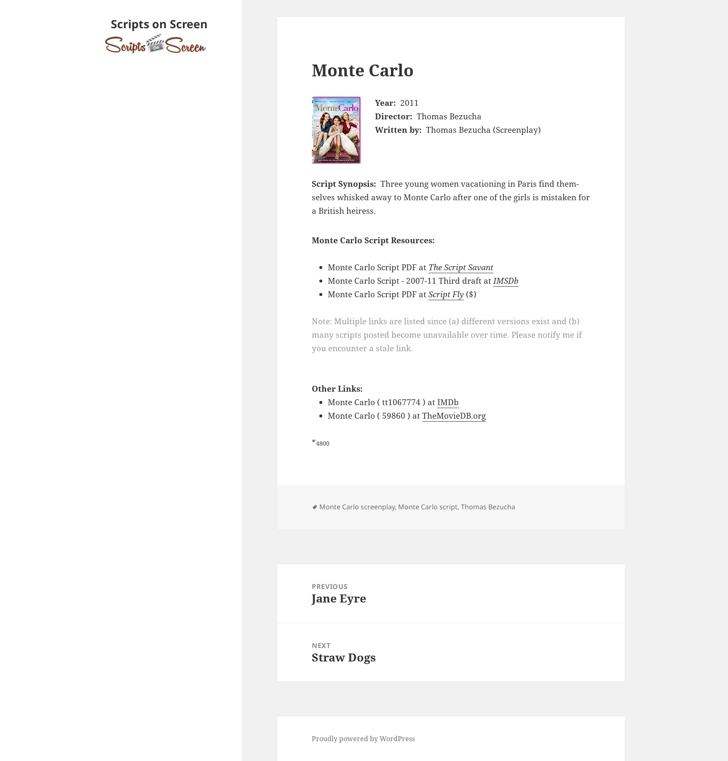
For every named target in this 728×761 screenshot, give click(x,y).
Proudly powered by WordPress (363, 738)
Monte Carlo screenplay (357, 506)
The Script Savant (460, 267)
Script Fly (446, 294)
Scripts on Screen (159, 24)
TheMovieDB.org (454, 415)
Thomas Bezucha (488, 506)
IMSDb (506, 280)
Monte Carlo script (428, 506)
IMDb (448, 402)
